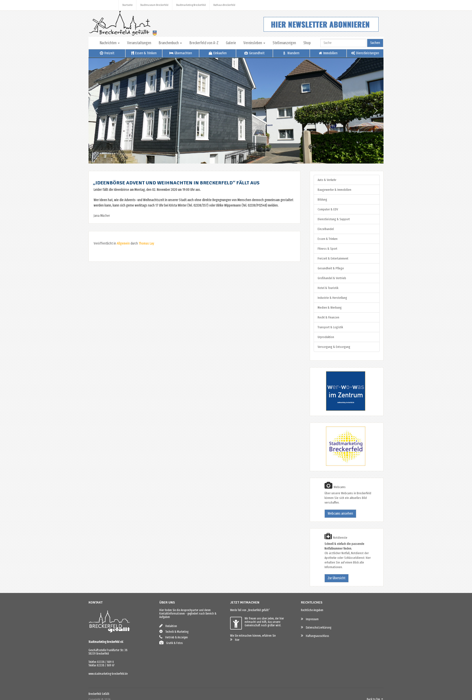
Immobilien (330, 53)
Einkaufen (220, 53)
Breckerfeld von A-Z (204, 43)
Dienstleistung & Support (334, 219)
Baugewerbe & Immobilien (334, 190)
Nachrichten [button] (108, 43)
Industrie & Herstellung (332, 298)
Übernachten (183, 53)
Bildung (322, 199)
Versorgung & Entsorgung (334, 347)
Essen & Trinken (145, 53)
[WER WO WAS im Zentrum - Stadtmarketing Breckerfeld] (339, 410)
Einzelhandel (326, 229)
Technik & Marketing (175, 631)
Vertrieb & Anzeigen (175, 637)
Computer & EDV (328, 209)
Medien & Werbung (330, 307)
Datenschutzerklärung (317, 627)
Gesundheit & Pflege (331, 268)
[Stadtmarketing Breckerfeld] (339, 465)
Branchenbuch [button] (169, 43)
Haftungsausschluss (316, 636)
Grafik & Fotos (173, 643)
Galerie (231, 43)
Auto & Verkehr (327, 180)
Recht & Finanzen (328, 317)
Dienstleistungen (367, 53)
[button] (96, 111)
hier (236, 640)
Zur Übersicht (336, 578)
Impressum (311, 619)
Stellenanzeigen (284, 43)
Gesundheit (256, 53)
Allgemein (123, 243)
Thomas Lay (146, 243)
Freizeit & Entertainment (333, 258)
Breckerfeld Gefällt (98, 694)
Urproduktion (326, 337)
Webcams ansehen (340, 513)
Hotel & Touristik (328, 288)
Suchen (375, 43)
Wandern (293, 53)
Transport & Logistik (330, 327)
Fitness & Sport (327, 248)
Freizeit (109, 53)
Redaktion (170, 626)
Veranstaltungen (139, 43)
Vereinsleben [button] (253, 43)
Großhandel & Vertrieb (332, 278)
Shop (307, 43)
